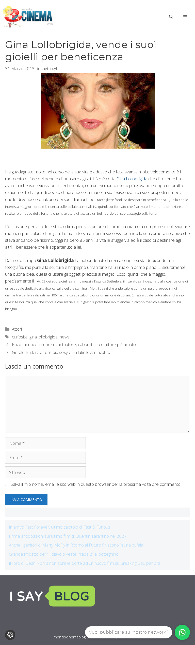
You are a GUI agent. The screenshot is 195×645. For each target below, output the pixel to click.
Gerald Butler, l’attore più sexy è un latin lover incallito (61, 352)
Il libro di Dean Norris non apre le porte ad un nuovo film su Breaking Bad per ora (84, 563)
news (65, 337)
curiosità (19, 337)
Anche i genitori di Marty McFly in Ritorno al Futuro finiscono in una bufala (76, 545)
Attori (17, 329)
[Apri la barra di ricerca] (171, 16)
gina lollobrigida (43, 337)
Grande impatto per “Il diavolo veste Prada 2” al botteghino (64, 554)
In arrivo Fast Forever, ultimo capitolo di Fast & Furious (59, 527)
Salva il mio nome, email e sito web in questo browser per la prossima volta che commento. (96, 484)
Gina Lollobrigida (132, 179)
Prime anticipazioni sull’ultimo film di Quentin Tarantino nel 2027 (68, 536)
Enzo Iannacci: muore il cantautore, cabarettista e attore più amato (74, 344)
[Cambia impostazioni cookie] (10, 635)
